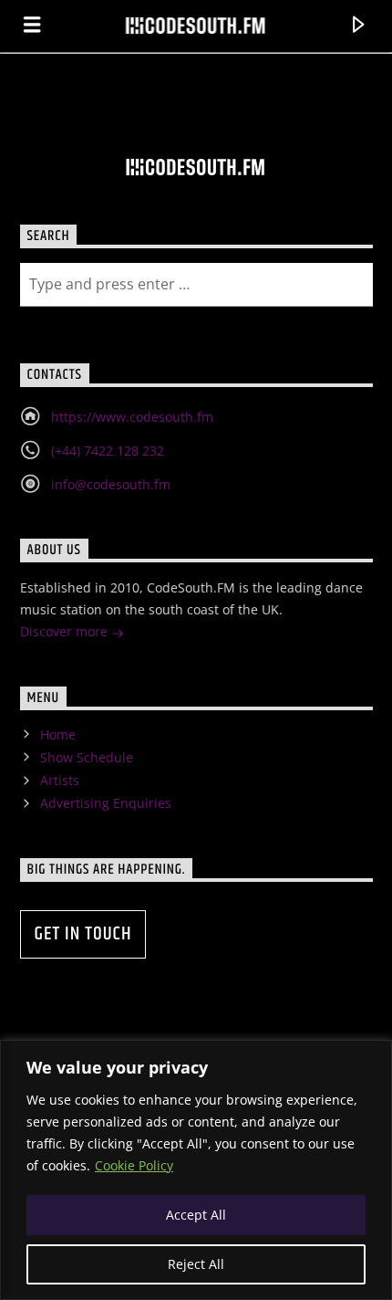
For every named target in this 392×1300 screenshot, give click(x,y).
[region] (196, 1170)
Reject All (196, 1264)
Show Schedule (86, 757)
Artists (59, 780)
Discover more (65, 631)
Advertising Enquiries (105, 803)
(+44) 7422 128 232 (107, 450)
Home (58, 734)
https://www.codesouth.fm (132, 416)
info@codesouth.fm (110, 484)
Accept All (196, 1214)
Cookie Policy (134, 1165)
